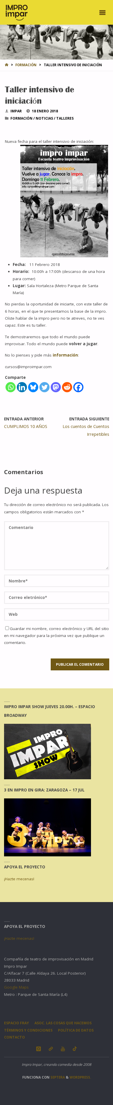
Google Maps (16, 987)
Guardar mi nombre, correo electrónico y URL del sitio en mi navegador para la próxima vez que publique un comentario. (56, 635)
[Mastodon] (56, 387)
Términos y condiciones (28, 1030)
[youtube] (62, 1049)
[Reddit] (67, 387)
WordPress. (80, 1077)
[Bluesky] (33, 387)
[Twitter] (44, 387)
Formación (26, 65)
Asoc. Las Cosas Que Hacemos (63, 1023)
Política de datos (76, 1030)
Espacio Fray (16, 1023)
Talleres (65, 118)
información (65, 355)
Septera (57, 1077)
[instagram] (38, 1049)
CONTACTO (14, 1037)
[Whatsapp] (11, 387)
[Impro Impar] (16, 12)
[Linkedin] (22, 387)
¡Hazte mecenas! (19, 878)
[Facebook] (78, 387)
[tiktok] (75, 1049)
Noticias (44, 118)
